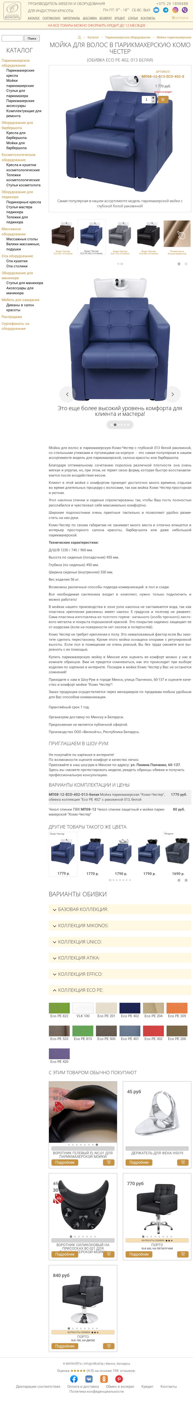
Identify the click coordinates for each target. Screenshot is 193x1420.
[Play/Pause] (54, 1138)
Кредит (120, 18)
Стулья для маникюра (24, 283)
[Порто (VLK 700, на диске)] (83, 1295)
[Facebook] (74, 1379)
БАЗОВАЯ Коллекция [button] (82, 909)
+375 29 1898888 (172, 3)
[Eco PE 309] (177, 1008)
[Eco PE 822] (59, 1008)
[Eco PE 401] (130, 1030)
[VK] (89, 1379)
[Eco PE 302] (153, 1030)
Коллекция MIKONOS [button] (83, 925)
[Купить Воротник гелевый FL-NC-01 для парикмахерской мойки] (109, 1162)
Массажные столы (22, 239)
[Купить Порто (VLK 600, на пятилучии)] (183, 1254)
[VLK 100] (82, 1008)
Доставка (90, 18)
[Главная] (79, 37)
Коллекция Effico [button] (79, 974)
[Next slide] (186, 264)
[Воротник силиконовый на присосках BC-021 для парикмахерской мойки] (83, 1204)
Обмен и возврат (120, 1386)
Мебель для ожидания (20, 300)
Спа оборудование (17, 256)
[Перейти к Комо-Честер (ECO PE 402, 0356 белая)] (120, 857)
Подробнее (64, 1162)
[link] (63, 237)
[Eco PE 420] (59, 1053)
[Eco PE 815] (82, 1030)
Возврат (106, 18)
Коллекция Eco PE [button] (80, 990)
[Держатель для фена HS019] (157, 1112)
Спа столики (17, 266)
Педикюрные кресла (23, 202)
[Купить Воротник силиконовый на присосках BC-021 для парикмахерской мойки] (109, 1254)
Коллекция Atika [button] (78, 958)
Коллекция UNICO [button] (79, 942)
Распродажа (12, 317)
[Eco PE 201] (106, 1008)
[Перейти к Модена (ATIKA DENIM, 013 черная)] (177, 857)
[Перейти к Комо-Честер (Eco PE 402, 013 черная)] (92, 857)
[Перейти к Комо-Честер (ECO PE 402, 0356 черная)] (149, 857)
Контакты (148, 18)
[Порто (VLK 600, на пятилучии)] (157, 1204)
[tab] (118, 264)
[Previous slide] (179, 264)
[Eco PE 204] (153, 1008)
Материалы (71, 18)
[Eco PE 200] (177, 1030)
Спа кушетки (17, 261)
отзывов (127, 1371)
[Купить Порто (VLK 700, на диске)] (109, 1346)
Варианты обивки (153, 1240)
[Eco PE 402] (130, 1008)
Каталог (34, 18)
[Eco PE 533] (59, 1030)
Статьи (133, 18)
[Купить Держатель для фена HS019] (183, 1162)
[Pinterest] (119, 1379)
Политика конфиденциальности (96, 1391)
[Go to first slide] (112, 1114)
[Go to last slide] (53, 1206)
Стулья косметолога (23, 185)
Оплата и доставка (83, 1386)
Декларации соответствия (38, 1386)
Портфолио (51, 18)
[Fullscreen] (112, 1138)
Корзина (181, 18)
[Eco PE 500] (106, 1030)
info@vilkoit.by (94, 1363)
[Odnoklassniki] (104, 1379)
